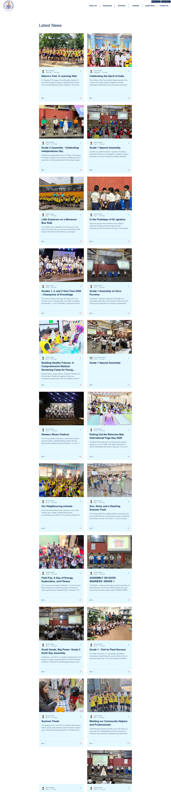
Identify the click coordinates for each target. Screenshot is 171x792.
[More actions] (81, 71)
